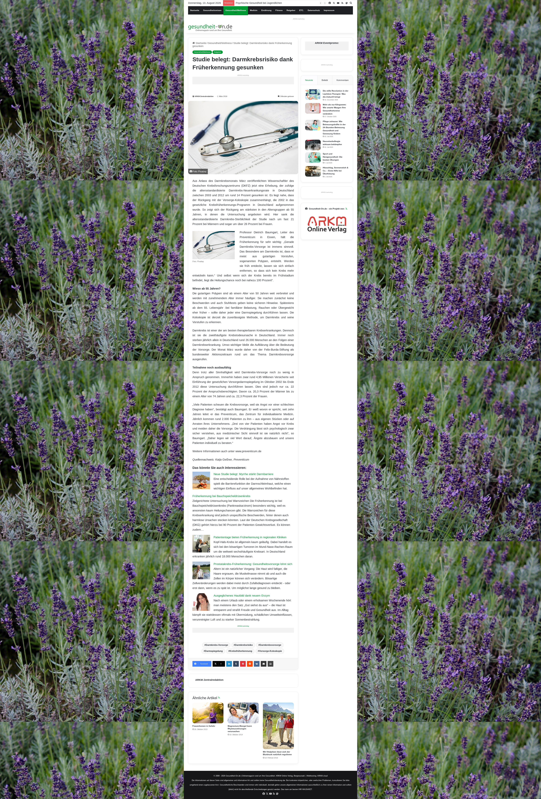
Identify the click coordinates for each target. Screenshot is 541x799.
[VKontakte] (257, 664)
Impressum (329, 10)
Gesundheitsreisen (212, 10)
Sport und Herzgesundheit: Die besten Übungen (332, 157)
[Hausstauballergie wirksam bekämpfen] (313, 145)
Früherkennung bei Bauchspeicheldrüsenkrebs (221, 496)
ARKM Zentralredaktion (204, 96)
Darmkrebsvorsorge (270, 645)
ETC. (301, 10)
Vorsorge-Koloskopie (270, 651)
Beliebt (325, 80)
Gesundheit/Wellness (235, 10)
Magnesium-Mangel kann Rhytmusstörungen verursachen (240, 728)
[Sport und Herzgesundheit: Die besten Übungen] (313, 157)
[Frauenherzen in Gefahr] (207, 713)
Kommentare (343, 80)
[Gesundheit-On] (210, 27)
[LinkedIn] (229, 664)
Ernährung (266, 10)
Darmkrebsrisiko (244, 645)
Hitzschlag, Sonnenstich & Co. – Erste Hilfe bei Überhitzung (335, 170)
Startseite (194, 10)
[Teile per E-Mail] (263, 664)
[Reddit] (250, 664)
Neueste (309, 80)
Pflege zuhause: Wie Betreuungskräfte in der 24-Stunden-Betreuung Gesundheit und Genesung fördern (334, 127)
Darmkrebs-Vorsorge (217, 645)
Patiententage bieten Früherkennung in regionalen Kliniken (250, 537)
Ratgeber (291, 10)
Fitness (279, 10)
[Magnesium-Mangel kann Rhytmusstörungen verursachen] (243, 713)
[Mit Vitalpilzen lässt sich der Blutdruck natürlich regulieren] (278, 726)
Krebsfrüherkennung (241, 651)
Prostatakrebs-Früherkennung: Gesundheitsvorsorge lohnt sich (253, 564)
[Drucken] (270, 664)
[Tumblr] (236, 664)
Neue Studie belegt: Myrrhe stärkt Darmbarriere (243, 474)
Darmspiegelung (214, 651)
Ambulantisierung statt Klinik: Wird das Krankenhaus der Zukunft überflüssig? (279, 3)
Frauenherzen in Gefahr (203, 726)
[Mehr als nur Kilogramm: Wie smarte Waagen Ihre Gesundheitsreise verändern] (313, 108)
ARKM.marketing (298, 19)
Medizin (253, 10)
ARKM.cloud (322, 776)
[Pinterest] (243, 664)
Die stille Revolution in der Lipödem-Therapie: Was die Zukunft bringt (335, 94)
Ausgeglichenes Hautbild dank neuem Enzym (242, 595)
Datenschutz (314, 10)
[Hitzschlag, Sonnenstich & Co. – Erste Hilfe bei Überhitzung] (313, 171)
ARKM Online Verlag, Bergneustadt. (290, 776)
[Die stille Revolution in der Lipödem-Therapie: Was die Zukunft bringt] (313, 94)
